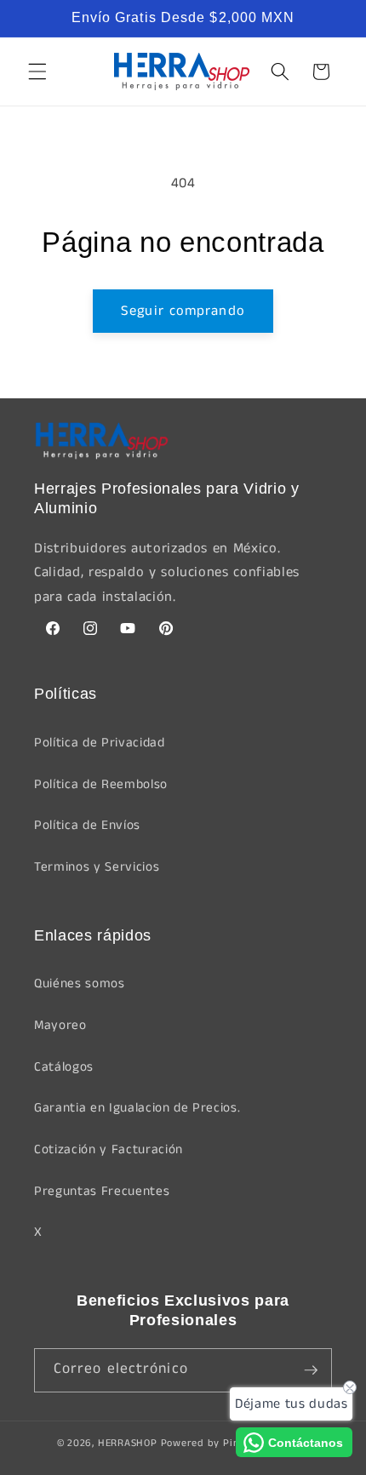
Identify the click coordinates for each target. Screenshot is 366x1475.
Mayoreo (60, 1025)
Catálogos (64, 1067)
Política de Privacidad (99, 743)
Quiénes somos (79, 984)
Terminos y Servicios (96, 867)
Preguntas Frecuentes (101, 1191)
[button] (37, 71)
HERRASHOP (127, 1443)
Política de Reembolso (101, 784)
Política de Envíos (87, 825)
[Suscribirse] (310, 1370)
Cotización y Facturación (108, 1150)
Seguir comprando (183, 311)
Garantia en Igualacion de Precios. (137, 1108)
